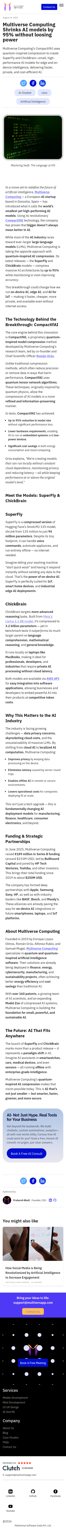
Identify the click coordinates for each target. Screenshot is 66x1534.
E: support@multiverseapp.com (19, 1474)
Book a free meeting (33, 1363)
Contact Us (33, 1311)
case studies (11, 1437)
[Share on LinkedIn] (42, 83)
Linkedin (10, 1495)
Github (33, 1495)
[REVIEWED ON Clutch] (11, 1468)
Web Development (14, 1402)
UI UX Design (11, 1407)
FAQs (6, 1442)
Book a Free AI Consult (26, 1153)
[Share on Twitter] (23, 83)
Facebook (55, 1495)
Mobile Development (15, 1397)
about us (8, 1428)
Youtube (10, 1510)
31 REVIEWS (27, 1468)
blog (5, 1432)
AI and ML (9, 1412)
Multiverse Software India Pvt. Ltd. (33, 1525)
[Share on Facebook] (33, 83)
